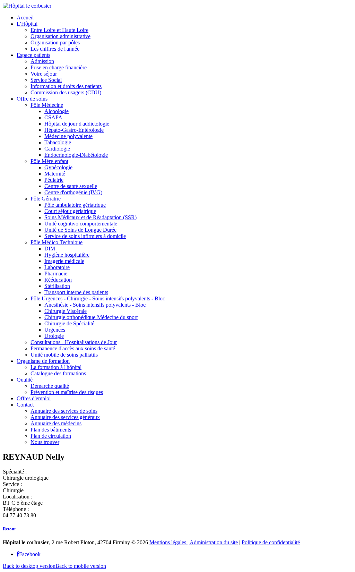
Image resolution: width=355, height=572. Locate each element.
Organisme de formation (43, 361)
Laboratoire (57, 267)
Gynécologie (58, 167)
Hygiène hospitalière (66, 255)
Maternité (54, 174)
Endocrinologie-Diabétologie (76, 155)
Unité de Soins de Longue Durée (80, 230)
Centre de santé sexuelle (70, 186)
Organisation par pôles (55, 42)
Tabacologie (57, 142)
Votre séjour (44, 74)
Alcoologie (56, 111)
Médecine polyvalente (68, 136)
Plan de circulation (51, 436)
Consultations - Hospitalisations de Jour (74, 342)
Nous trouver (45, 442)
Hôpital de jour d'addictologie (76, 124)
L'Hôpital (27, 24)
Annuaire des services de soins (64, 411)
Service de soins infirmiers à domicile (85, 236)
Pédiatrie (53, 180)
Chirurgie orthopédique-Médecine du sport (91, 317)
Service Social (46, 80)
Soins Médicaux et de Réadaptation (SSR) (90, 217)
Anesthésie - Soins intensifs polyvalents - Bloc (95, 305)
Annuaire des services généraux (65, 417)
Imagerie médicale (64, 261)
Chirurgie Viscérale (65, 311)
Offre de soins (32, 99)
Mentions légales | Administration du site (193, 542)
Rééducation (58, 280)
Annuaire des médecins (56, 423)
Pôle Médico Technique (57, 242)
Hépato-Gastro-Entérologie (74, 130)
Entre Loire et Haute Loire (59, 30)
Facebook (30, 554)
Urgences (54, 330)
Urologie (54, 336)
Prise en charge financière (59, 67)
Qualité (25, 380)
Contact (25, 405)
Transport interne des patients (76, 292)
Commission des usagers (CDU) (66, 92)
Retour (9, 528)
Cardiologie (57, 149)
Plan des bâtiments (51, 430)
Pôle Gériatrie (46, 199)
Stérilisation (57, 286)
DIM (49, 248)
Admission (42, 61)
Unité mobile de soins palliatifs (64, 355)
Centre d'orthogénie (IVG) (73, 192)
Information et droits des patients (66, 86)
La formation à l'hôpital (56, 367)
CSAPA (53, 117)
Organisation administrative (60, 36)
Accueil (25, 17)
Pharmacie (55, 273)
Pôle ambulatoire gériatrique (75, 205)
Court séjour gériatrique (70, 211)
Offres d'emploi (34, 398)
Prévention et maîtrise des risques (67, 392)
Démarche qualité (50, 386)
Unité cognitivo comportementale (80, 224)
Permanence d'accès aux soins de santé (73, 348)
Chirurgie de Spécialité (69, 323)
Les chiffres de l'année (55, 49)
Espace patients (33, 55)
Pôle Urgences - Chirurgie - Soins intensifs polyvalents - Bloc (98, 298)
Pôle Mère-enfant (49, 161)
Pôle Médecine (47, 105)
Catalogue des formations (58, 373)
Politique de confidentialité (271, 542)
